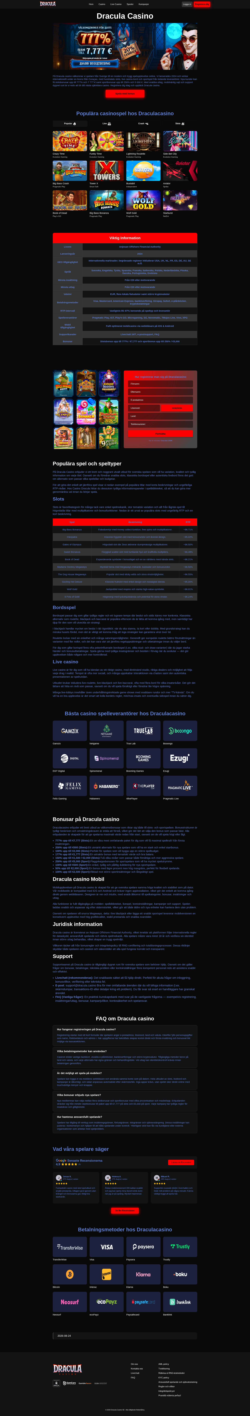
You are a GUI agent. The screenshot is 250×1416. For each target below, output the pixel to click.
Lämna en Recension (181, 1162)
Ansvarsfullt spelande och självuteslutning (177, 1382)
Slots (177, 123)
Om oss (134, 1364)
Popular (68, 123)
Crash (141, 123)
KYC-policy (163, 1378)
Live (105, 123)
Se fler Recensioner (125, 1210)
